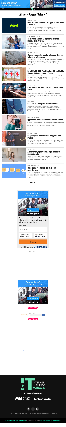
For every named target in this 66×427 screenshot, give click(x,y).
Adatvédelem (54, 413)
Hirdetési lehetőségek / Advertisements (39, 413)
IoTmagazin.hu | (9, 420)
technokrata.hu (57, 420)
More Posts (33, 182)
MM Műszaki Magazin (46, 420)
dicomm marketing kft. (20, 420)
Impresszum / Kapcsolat (21, 413)
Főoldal (11, 413)
